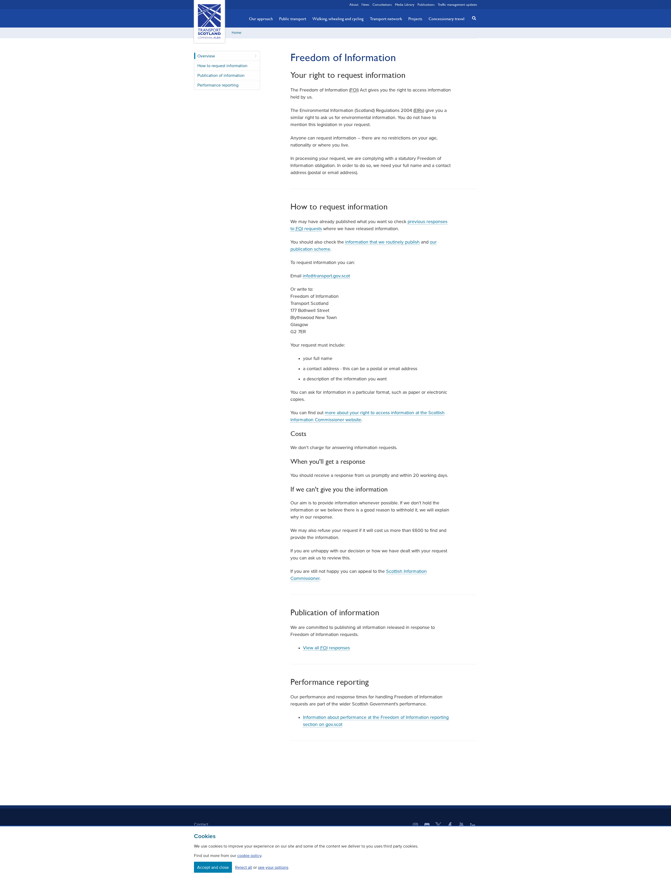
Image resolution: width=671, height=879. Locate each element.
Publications (426, 4)
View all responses (326, 647)
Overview (206, 55)
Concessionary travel (446, 18)
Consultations (382, 4)
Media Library (404, 4)
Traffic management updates (457, 4)
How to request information (222, 65)
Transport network (386, 18)
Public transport (292, 18)
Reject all (243, 867)
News (365, 4)
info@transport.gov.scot (326, 275)
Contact (201, 824)
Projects (415, 18)
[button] (472, 18)
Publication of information (221, 75)
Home (236, 33)
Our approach (261, 18)
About (353, 4)
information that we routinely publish (382, 242)
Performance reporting (218, 85)
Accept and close (213, 867)
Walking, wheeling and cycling (338, 18)
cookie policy (249, 855)
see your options (273, 867)
